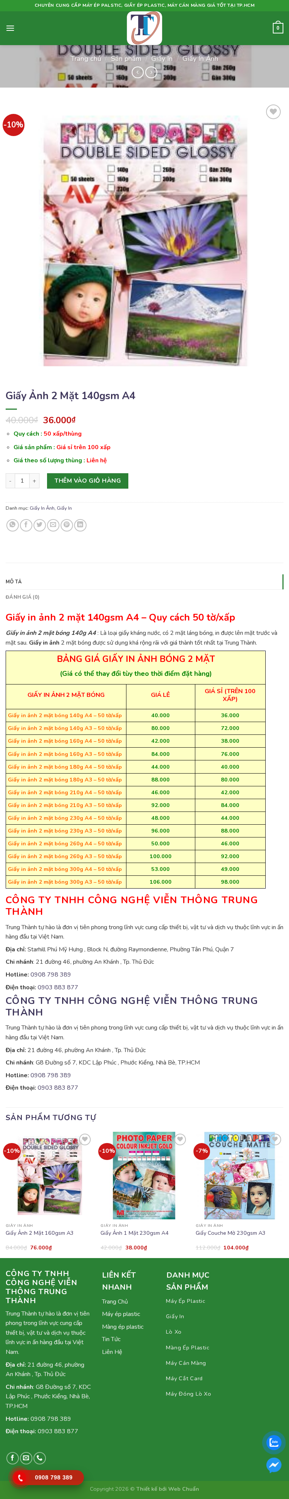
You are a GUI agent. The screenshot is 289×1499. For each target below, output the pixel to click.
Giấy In (162, 58)
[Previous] (6, 1194)
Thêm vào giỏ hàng (88, 481)
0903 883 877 (58, 987)
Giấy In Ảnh (200, 58)
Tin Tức (111, 1339)
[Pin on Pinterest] (67, 525)
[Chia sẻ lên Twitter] (39, 525)
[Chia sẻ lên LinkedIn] (80, 525)
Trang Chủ (115, 1302)
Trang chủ (86, 58)
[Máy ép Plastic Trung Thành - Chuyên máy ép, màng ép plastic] (144, 28)
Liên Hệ (112, 1352)
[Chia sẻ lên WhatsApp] (12, 525)
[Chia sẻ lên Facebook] (26, 525)
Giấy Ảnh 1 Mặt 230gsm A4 (134, 1233)
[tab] (144, 581)
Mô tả (14, 581)
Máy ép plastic (121, 1314)
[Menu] (10, 28)
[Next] (283, 1194)
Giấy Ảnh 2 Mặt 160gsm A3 (40, 1233)
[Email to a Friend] (53, 525)
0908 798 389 (50, 975)
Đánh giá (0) (23, 597)
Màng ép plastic (122, 1327)
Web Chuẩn (183, 1489)
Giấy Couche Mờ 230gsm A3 (231, 1233)
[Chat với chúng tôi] (273, 1465)
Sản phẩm (126, 58)
